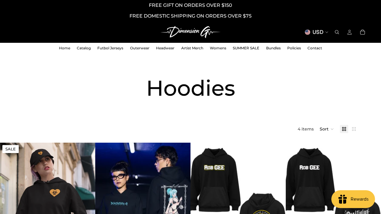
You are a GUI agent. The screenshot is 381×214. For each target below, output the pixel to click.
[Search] (336, 32)
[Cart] (362, 32)
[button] (327, 129)
